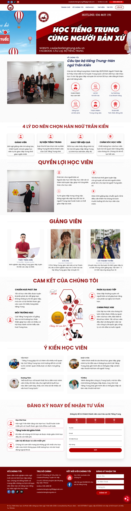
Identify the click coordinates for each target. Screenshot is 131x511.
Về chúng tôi (77, 7)
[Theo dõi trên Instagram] (11, 2)
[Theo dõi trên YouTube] (18, 2)
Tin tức (110, 7)
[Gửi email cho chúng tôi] (21, 492)
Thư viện (101, 7)
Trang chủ (65, 7)
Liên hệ (119, 7)
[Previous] (5, 32)
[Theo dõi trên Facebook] (8, 2)
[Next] (126, 32)
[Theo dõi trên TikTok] (15, 2)
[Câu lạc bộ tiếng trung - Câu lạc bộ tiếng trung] (13, 7)
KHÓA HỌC (90, 7)
